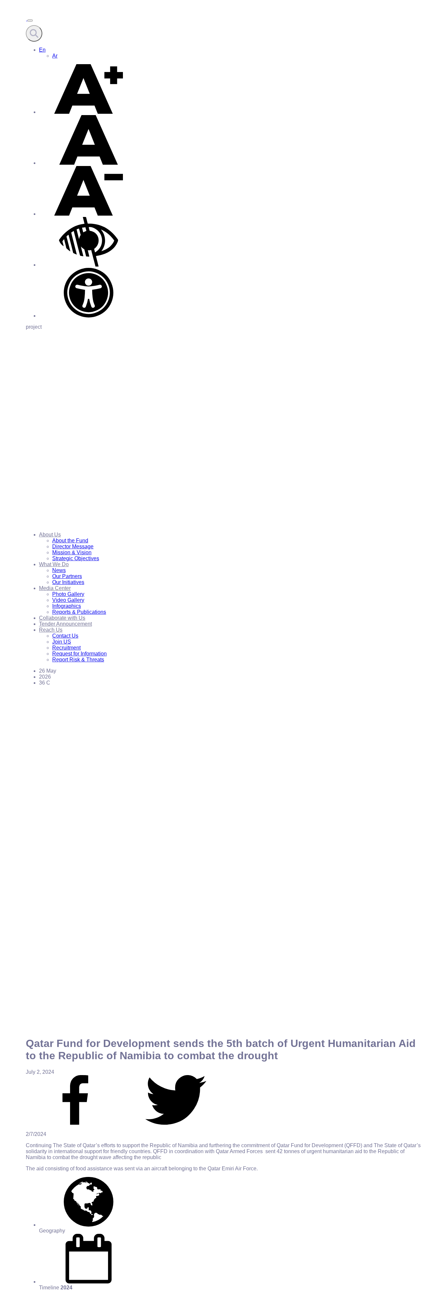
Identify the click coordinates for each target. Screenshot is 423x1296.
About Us (50, 534)
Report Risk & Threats (78, 659)
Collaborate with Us (62, 618)
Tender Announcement (65, 624)
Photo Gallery (68, 594)
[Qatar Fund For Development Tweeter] (175, 1123)
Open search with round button (34, 33)
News (59, 570)
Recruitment (66, 647)
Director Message (73, 546)
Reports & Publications (79, 612)
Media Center (55, 588)
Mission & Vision (72, 552)
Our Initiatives (68, 582)
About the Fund (70, 540)
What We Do (54, 564)
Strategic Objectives (75, 558)
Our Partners (67, 576)
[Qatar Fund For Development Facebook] (75, 1123)
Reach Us (50, 630)
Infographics (66, 606)
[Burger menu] (30, 20)
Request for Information (79, 653)
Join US (61, 642)
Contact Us (65, 636)
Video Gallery (68, 600)
